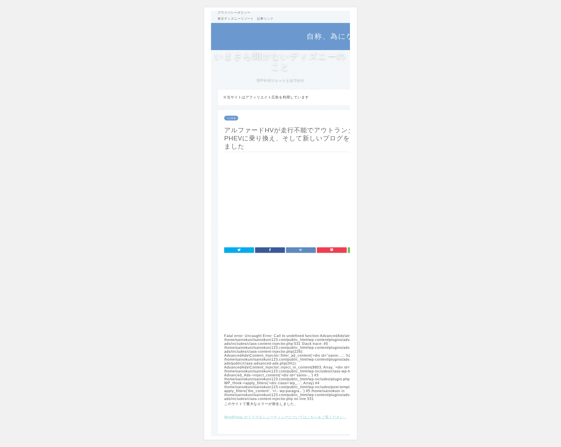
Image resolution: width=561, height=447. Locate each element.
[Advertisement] (301, 292)
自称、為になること (343, 36)
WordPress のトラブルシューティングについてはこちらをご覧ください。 (285, 417)
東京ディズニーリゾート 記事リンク (245, 18)
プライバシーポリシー (234, 12)
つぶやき (231, 118)
